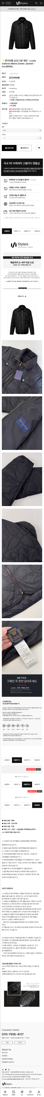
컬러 (3, 127)
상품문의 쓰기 (32, 791)
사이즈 (4, 134)
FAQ (7, 1042)
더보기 (38, 769)
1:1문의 (20, 1042)
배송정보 (37, 231)
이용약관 (4, 1056)
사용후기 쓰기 (30, 769)
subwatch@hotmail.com (15, 1079)
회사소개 (4, 1053)
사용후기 (17, 231)
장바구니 (25, 148)
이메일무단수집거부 (8, 1062)
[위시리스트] (39, 148)
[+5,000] (3, 3)
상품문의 (27, 231)
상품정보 (7, 231)
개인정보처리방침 (7, 1059)
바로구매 (10, 148)
